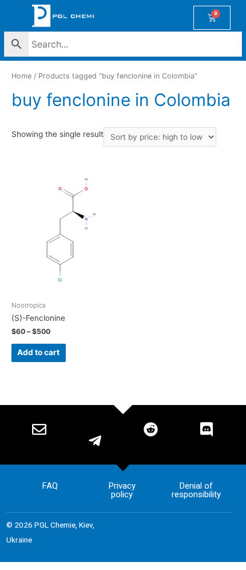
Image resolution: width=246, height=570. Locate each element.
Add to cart (38, 352)
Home (21, 76)
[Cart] (212, 18)
